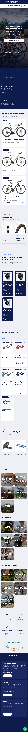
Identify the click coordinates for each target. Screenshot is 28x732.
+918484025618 (6, 709)
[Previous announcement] (2, 1)
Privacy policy (22, 723)
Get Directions (7, 675)
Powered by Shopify (14, 723)
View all (23, 219)
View (23, 172)
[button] (2, 5)
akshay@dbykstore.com (8, 672)
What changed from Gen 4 (14, 44)
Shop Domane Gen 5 (14, 40)
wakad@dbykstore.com (7, 710)
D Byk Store (8, 723)
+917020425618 (6, 670)
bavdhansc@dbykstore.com (8, 691)
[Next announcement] (25, 1)
